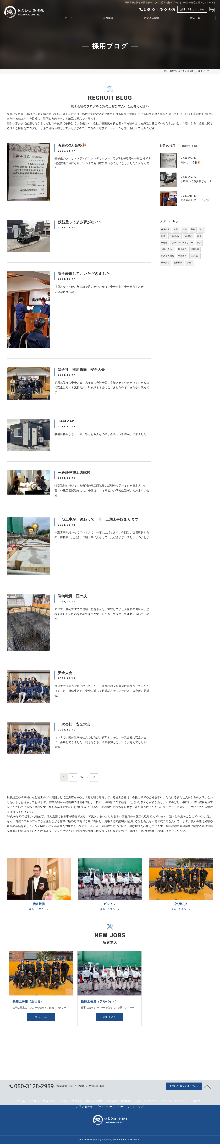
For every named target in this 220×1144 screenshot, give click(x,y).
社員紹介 (182, 249)
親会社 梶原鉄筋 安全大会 (81, 369)
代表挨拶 (165, 262)
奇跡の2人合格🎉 (72, 145)
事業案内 (182, 256)
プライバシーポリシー (182, 242)
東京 (199, 242)
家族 (163, 236)
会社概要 (178, 262)
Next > (84, 777)
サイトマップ (135, 1106)
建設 (202, 229)
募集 (193, 229)
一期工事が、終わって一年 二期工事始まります (98, 519)
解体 (199, 236)
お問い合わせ (167, 249)
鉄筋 (185, 229)
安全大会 (65, 673)
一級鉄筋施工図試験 (74, 473)
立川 (176, 229)
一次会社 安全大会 (74, 724)
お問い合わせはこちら (192, 9)
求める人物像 (167, 256)
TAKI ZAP (66, 421)
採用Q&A (195, 249)
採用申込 (165, 229)
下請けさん (175, 236)
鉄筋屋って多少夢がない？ (80, 222)
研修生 (164, 242)
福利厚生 (189, 236)
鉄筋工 (190, 262)
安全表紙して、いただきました (84, 273)
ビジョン (195, 256)
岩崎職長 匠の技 (72, 596)
